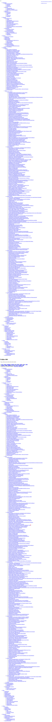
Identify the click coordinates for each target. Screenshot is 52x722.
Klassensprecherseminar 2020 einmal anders (16, 304)
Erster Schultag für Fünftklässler (11, 49)
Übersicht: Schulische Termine (9, 330)
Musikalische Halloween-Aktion (14, 151)
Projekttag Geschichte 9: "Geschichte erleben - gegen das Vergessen (17, 454)
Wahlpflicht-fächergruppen (8, 409)
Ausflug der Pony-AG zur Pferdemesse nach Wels (14, 83)
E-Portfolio (6, 341)
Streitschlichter (8, 34)
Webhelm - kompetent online (13, 533)
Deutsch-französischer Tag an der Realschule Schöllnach (18, 269)
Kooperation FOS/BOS (10, 29)
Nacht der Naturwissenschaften (14, 171)
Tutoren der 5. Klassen (10, 712)
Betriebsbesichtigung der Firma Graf (12, 87)
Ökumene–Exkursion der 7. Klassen (14, 286)
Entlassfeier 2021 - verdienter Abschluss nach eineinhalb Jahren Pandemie (20, 667)
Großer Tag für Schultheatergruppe (14, 498)
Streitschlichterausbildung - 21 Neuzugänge (13, 53)
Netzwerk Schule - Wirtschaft (13, 268)
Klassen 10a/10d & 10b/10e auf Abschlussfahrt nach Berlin (18, 287)
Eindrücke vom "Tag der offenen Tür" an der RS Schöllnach (18, 127)
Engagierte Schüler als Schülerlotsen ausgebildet (16, 158)
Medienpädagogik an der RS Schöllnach (15, 114)
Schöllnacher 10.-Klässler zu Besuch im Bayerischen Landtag (16, 71)
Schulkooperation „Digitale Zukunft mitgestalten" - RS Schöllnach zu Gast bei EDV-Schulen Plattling (25, 311)
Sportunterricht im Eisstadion (13, 645)
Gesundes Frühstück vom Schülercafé (15, 106)
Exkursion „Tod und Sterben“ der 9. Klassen (13, 443)
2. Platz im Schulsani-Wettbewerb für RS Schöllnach (14, 73)
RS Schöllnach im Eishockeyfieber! (12, 70)
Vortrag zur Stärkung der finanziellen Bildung (16, 165)
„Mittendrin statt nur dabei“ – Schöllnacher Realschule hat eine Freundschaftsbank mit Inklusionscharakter (26, 97)
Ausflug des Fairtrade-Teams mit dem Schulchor (16, 117)
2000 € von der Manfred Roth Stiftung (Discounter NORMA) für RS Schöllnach (21, 137)
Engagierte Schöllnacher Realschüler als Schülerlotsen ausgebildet (19, 108)
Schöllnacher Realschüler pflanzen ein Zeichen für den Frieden (19, 274)
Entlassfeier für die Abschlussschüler (14, 143)
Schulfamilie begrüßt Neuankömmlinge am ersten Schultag (18, 92)
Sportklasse (8, 33)
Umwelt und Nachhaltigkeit (10, 24)
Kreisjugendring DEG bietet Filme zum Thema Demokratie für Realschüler (21, 102)
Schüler (3, 340)
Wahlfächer (8, 320)
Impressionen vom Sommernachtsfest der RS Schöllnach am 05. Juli (19, 284)
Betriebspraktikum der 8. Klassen (14, 194)
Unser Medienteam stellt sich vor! (14, 96)
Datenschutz (20, 366)
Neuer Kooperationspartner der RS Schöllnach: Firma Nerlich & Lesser (20, 555)
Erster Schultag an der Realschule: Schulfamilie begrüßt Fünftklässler (20, 147)
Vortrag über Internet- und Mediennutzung (15, 314)
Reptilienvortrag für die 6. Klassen (12, 61)
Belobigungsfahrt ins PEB (13, 656)
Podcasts (7, 322)
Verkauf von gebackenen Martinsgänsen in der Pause (17, 98)
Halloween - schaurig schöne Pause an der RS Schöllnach (15, 58)
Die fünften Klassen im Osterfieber (12, 80)
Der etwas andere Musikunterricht (14, 303)
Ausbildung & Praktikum (8, 351)
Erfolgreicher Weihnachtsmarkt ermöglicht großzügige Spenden (19, 218)
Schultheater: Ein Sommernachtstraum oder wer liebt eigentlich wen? (20, 235)
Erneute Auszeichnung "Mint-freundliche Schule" (16, 208)
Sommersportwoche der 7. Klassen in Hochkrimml (17, 186)
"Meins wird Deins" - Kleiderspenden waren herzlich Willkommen (19, 305)
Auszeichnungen (9, 20)
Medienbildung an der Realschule (14, 163)
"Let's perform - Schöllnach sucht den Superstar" (14, 86)
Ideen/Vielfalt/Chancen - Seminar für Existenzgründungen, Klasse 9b (20, 154)
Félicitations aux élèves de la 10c (11, 56)
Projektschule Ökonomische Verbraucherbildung (14, 26)
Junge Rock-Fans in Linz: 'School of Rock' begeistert (17, 150)
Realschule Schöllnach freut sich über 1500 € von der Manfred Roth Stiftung (21, 241)
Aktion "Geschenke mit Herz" (11, 64)
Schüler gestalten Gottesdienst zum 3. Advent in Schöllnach (18, 160)
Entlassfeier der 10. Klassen (13, 247)
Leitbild (7, 19)
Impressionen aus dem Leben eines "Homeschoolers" (17, 295)
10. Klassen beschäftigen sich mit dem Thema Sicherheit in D (18, 112)
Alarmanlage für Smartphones (13, 100)
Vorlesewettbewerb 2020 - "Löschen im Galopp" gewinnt (18, 308)
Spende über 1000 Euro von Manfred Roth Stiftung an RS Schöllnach (20, 195)
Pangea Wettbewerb (12, 233)
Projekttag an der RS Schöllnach (14, 510)
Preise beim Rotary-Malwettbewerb (14, 267)
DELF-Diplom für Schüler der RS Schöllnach (16, 264)
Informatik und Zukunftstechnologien (12, 386)
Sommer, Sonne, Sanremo (13, 201)
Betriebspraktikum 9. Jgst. (10, 354)
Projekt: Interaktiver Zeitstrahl (11, 323)
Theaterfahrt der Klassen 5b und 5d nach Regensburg (17, 216)
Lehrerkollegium (9, 8)
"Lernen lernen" (11, 464)
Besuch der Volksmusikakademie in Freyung (13, 82)
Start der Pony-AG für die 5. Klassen (12, 420)
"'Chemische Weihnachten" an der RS (15, 476)
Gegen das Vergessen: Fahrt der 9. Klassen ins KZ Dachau (18, 249)
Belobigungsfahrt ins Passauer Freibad (15, 246)
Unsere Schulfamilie (9, 332)
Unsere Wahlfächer (9, 700)
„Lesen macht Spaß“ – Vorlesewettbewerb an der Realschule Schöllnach (20, 520)
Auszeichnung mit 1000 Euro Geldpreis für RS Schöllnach (18, 271)
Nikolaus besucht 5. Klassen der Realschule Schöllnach (17, 261)
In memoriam (8, 15)
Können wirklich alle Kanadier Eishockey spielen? (17, 140)
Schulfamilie (4, 2)
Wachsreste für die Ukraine (13, 183)
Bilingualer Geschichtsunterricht (11, 398)
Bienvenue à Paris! (12, 236)
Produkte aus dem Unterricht (9, 321)
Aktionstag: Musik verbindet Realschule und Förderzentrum (18, 180)
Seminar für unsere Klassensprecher (14, 152)
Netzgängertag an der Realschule (14, 242)
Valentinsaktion (11, 121)
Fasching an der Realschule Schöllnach (12, 74)
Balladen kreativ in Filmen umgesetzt (14, 302)
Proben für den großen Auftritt (13, 230)
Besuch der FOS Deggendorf (11, 59)
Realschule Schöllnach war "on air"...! (15, 130)
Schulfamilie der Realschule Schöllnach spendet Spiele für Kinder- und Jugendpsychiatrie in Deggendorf (25, 222)
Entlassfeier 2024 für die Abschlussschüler (15, 192)
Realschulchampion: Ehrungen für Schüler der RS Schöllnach (18, 465)
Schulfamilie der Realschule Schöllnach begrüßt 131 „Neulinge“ (19, 251)
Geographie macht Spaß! (13, 129)
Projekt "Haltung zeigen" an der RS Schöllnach (16, 219)
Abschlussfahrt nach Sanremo (13, 94)
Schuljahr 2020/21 (9, 292)
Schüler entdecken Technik (13, 313)
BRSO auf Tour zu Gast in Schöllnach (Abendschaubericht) (18, 115)
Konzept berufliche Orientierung (9, 350)
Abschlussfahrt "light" (12, 299)
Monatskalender (9, 42)
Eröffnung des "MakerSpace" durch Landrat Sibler (17, 174)
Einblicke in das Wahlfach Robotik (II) (15, 275)
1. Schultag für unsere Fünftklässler (14, 198)
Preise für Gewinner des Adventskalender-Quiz (16, 265)
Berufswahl (4, 348)
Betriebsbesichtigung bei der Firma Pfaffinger (16, 202)
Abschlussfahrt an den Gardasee (14, 95)
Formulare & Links (7, 327)
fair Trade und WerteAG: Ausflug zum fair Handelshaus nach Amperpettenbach (21, 655)
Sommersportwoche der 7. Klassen (14, 281)
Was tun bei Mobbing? (8, 46)
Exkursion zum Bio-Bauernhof (13, 283)
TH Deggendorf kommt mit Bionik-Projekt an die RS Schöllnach (19, 312)
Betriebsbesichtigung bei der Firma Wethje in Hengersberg (18, 169)
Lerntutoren (8, 347)
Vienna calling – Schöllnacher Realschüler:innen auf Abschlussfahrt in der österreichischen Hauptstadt (25, 197)
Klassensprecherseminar (12, 257)
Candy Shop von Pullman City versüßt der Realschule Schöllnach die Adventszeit (22, 266)
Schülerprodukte (9, 338)
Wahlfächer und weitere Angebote (11, 339)
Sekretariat (8, 5)
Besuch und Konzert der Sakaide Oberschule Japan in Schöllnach (19, 543)
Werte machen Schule (9, 22)
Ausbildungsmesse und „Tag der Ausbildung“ (16, 200)
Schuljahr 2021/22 (9, 250)
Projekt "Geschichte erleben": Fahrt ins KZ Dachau (17, 509)
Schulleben (4, 47)
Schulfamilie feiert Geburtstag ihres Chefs (15, 224)
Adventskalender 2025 (10, 60)
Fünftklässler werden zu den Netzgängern (15, 162)
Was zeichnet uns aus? (8, 18)
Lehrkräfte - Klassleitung (10, 9)
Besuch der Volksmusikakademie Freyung (15, 173)
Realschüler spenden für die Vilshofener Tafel (16, 109)
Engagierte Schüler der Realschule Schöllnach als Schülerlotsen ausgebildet (18, 69)
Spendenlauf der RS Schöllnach (14, 599)
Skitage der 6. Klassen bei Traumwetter (15, 273)
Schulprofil (4, 17)
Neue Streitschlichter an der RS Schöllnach (15, 262)
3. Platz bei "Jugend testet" (13, 282)
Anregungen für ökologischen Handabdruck (16, 181)
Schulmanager (6, 325)
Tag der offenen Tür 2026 (10, 442)
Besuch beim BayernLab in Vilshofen (12, 52)
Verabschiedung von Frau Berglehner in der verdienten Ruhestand (19, 119)
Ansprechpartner (7, 349)
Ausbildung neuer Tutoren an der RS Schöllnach (16, 288)
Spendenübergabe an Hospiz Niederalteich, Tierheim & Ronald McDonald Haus (21, 120)
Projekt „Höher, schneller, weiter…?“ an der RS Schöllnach (18, 209)
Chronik (7, 316)
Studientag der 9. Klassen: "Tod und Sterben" (16, 285)
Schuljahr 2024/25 (9, 91)
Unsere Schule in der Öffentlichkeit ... (12, 23)
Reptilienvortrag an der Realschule (14, 101)
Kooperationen (6, 28)
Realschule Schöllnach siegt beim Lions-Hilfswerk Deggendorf (19, 104)
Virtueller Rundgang (9, 334)
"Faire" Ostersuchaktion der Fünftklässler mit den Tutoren (18, 644)
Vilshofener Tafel (11, 278)
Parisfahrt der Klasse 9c (12, 499)
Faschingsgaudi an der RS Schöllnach (15, 124)
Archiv (5, 90)
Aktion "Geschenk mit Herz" (13, 107)
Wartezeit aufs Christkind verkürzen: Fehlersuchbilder (17, 633)
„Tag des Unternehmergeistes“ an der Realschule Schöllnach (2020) (19, 293)
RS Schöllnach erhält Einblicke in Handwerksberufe (17, 172)
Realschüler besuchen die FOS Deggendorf (15, 203)
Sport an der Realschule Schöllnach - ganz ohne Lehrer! (17, 255)
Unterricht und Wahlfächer (8, 317)
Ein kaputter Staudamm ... (13, 128)
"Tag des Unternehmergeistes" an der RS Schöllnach (17, 105)
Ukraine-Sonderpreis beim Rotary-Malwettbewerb (17, 577)
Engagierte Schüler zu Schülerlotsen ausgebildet (16, 270)
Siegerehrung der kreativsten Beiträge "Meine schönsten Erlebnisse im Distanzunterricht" (23, 297)
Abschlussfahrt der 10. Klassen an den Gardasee (16, 148)
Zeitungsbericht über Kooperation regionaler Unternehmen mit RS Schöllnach (21, 179)
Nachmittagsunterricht (10, 318)
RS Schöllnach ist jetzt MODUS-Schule (12, 51)
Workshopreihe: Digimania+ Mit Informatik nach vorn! (17, 315)
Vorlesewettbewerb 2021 (13, 260)
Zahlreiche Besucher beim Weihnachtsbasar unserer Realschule (19, 113)
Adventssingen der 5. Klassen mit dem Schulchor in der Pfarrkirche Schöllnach (19, 65)
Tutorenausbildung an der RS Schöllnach (15, 189)
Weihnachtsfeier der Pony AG (11, 431)
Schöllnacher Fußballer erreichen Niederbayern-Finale (17, 135)
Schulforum (8, 13)
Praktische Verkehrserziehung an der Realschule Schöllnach (18, 138)
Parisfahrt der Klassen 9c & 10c (14, 254)
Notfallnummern (7, 328)
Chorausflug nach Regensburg (13, 544)
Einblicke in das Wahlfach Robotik (14, 588)
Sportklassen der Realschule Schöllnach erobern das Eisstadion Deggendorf (21, 232)
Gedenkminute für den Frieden (13, 276)
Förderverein (8, 12)
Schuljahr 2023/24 (9, 146)
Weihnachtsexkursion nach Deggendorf (15, 157)
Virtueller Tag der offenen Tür (9, 331)
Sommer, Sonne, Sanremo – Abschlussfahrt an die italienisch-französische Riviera (19, 54)
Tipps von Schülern (9, 41)
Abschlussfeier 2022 (12, 291)
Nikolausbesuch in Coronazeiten (14, 306)
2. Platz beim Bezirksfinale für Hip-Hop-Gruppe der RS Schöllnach (19, 176)
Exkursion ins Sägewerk (12, 136)
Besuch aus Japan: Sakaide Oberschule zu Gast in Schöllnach (18, 600)
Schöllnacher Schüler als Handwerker (15, 229)
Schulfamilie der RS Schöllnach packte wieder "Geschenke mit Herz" (20, 207)
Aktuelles (6, 48)
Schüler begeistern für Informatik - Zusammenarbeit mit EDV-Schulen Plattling (21, 678)
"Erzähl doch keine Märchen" (11, 78)
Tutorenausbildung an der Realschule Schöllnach (16, 253)
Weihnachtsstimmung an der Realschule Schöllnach (17, 164)
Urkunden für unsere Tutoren (13, 149)
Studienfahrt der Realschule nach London (15, 134)
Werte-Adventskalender (12, 263)
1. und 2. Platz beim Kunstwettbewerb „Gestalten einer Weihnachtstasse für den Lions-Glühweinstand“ (25, 212)
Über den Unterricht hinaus (8, 31)
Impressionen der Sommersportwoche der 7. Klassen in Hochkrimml (19, 142)
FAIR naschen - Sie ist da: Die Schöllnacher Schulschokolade (18, 231)
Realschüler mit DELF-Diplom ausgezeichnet (16, 294)
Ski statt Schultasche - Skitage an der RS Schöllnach (17, 227)
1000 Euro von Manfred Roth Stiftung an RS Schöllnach (15, 84)
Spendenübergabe (11, 589)
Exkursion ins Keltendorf (13, 289)
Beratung (3, 35)
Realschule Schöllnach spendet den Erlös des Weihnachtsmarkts (19, 170)
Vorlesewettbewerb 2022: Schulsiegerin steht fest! (16, 210)
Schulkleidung (6, 342)
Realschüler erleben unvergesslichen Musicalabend (14, 57)
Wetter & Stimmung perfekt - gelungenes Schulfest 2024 (18, 188)
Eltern (3, 324)
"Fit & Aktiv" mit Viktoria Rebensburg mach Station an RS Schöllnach (20, 280)
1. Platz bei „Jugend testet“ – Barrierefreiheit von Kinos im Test (19, 185)
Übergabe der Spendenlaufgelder (14, 610)
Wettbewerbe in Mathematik (13, 168)
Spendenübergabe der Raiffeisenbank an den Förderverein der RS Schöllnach (21, 205)
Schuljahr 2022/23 (9, 196)
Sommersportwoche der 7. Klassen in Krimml (16, 239)
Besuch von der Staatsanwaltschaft (14, 238)
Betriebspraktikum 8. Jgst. (10, 353)
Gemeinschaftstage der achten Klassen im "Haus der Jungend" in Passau (20, 237)
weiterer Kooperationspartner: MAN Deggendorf (16, 190)
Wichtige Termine (9, 408)
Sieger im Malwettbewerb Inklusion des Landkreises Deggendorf (19, 191)
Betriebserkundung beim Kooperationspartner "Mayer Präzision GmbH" (20, 131)
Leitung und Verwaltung (8, 3)
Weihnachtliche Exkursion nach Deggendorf (16, 213)
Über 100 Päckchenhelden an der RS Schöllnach (16, 256)
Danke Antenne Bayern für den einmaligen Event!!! (17, 139)
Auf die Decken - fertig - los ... (13, 244)
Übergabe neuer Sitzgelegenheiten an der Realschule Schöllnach (16, 63)
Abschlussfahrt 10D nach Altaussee (14, 611)
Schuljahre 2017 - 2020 (10, 310)
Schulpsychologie (7, 38)
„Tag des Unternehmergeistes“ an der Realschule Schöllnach (18, 211)
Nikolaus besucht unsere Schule (11, 62)
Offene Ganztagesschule (10, 336)
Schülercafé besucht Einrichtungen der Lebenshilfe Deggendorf (19, 248)
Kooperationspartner (9, 30)
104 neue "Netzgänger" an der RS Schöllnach (16, 110)
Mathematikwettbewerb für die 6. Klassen (15, 206)
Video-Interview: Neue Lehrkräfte (11, 375)
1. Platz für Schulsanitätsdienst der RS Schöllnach (16, 175)
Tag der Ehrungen (9, 89)
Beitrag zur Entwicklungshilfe (13, 177)
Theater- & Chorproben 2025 (13, 123)
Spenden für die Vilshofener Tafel (11, 79)
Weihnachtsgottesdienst (12, 111)
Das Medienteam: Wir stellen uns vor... (12, 40)
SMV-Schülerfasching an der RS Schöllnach (16, 225)
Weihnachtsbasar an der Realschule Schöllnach (14, 68)
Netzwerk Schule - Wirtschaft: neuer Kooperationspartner (18, 272)
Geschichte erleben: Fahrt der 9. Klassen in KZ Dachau (17, 193)
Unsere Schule (8, 337)
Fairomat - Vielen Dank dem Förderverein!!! (16, 187)
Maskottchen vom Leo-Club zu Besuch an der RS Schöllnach (18, 252)
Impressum (16, 366)
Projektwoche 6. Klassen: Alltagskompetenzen (16, 184)
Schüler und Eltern (7, 11)
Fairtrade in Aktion (12, 566)
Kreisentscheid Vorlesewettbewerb (14, 226)
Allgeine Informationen (10, 44)
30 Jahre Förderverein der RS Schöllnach (15, 132)
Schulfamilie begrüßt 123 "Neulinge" (14, 307)
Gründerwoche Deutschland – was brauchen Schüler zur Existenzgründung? (21, 215)
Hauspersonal (8, 6)
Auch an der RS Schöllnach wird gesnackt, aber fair (17, 182)
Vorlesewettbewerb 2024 (13, 103)
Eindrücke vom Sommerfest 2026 (11, 85)
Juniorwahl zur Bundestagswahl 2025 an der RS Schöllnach (18, 118)
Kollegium (6, 7)
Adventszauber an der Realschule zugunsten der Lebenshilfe (18, 217)
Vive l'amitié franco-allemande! (11, 72)
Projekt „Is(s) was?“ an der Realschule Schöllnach (17, 258)
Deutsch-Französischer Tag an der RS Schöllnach (16, 166)
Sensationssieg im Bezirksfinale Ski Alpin (15, 116)
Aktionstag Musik (11, 240)
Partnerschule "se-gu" (9, 25)
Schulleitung (8, 4)
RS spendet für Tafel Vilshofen (13, 214)
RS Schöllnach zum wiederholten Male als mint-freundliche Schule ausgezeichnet (19, 66)
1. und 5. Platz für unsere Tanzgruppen (12, 75)
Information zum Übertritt (10, 333)
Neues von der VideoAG (10, 689)
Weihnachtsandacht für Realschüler (12, 67)
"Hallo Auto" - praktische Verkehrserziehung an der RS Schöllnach (19, 199)
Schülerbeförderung (7, 329)
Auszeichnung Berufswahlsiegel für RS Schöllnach (17, 93)
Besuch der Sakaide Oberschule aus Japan (13, 81)
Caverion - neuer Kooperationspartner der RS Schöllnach (18, 161)
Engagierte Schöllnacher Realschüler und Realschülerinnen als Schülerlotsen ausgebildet (23, 220)
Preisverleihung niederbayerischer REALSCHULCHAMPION (19, 204)
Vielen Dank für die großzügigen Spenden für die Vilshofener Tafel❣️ (20, 159)
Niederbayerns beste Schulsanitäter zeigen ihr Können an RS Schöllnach (20, 126)
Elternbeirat (8, 16)
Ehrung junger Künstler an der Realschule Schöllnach (17, 296)
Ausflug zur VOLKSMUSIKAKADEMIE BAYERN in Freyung (19, 122)
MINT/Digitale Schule (10, 387)
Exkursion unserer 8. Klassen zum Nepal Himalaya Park (18, 141)
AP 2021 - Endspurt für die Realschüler (15, 298)
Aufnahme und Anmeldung (8, 36)
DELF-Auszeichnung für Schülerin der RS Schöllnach (17, 532)
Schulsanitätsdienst (9, 319)
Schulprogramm (9, 27)
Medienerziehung (7, 39)
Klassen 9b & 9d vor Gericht (11, 55)
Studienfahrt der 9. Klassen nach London (13, 50)
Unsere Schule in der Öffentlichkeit (12, 701)
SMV (7, 14)
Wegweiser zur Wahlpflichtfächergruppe (12, 45)
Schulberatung (6, 37)
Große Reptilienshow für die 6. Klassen (15, 153)
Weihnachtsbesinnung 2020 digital (14, 309)
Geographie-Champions (10, 76)
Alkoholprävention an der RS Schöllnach (15, 277)
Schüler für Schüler (7, 344)
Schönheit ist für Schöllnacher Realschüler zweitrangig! (17, 221)
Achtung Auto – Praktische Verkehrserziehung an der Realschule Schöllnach (21, 156)
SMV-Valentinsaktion (12, 259)
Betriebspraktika (7, 352)
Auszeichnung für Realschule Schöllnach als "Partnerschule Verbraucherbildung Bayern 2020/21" (24, 666)
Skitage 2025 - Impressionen (13, 125)
